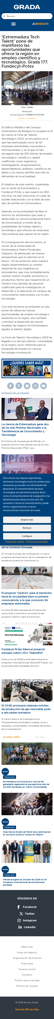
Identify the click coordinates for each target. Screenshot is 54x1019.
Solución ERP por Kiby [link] (27, 1009)
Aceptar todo (27, 519)
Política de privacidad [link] (37, 541)
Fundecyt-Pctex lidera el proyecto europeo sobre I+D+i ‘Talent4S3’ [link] (23, 651)
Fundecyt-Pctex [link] (35, 114)
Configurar (27, 536)
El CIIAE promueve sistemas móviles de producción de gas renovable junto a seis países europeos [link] (26, 709)
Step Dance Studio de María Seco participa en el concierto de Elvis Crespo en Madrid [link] (27, 833)
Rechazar (27, 527)
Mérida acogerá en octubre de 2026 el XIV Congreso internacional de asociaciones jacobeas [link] (25, 882)
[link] (27, 6)
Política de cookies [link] (14, 541)
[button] (13, 24)
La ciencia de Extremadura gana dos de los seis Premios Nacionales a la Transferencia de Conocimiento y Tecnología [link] (25, 430)
